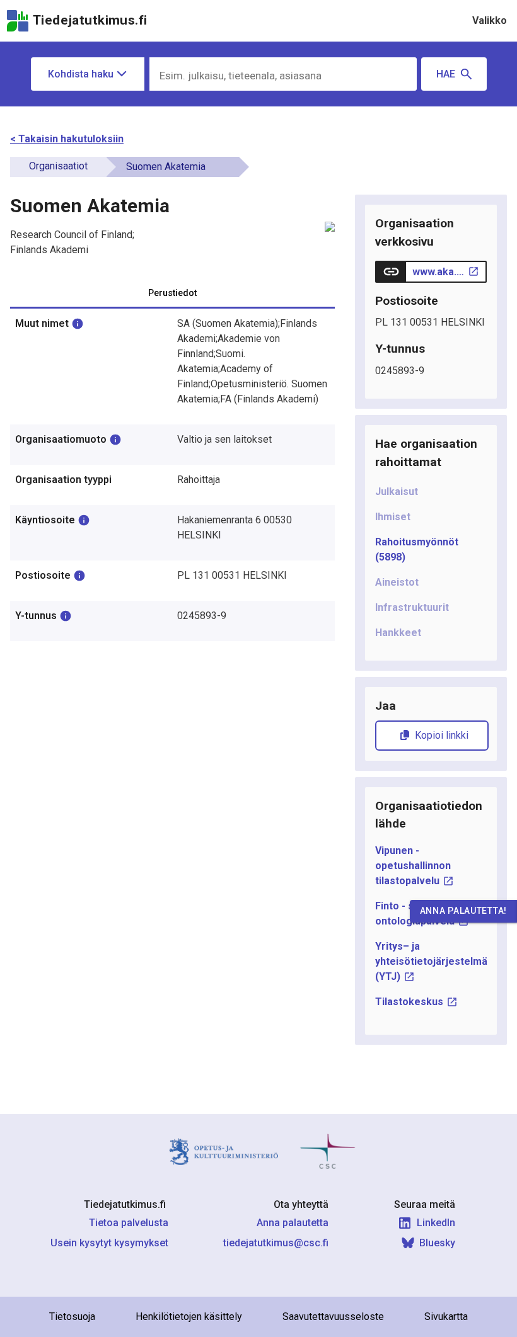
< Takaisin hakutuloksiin (67, 139)
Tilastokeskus (409, 1002)
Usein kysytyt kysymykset (109, 1243)
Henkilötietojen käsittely (189, 1317)
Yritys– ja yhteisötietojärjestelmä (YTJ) (431, 961)
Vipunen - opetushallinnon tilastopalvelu (413, 866)
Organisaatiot (58, 166)
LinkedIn (436, 1223)
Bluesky (437, 1243)
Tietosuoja (72, 1317)
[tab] (172, 293)
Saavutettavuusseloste (333, 1317)
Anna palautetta (292, 1223)
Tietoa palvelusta (128, 1223)
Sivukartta (446, 1317)
